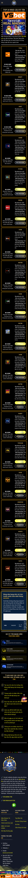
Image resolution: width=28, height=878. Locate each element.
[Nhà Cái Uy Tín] (14, 2)
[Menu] (2, 3)
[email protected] (8, 852)
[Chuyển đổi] (2, 685)
